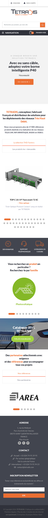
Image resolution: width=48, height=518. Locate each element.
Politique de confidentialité (34, 509)
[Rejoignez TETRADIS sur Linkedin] (19, 442)
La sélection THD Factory (23, 142)
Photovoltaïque (24, 304)
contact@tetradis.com (25, 467)
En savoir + (24, 82)
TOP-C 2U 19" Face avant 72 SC (24, 200)
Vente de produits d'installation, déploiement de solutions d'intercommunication (24, 14)
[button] (3, 70)
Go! (42, 25)
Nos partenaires (24, 380)
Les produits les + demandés (23, 149)
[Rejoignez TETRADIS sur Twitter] (27, 442)
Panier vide (41, 33)
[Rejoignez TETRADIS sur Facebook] (23, 442)
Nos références (24, 373)
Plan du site (21, 512)
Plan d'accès (24, 439)
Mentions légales (10, 512)
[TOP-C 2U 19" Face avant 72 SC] (24, 178)
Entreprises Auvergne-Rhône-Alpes (29, 514)
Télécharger (22, 339)
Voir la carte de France (26, 461)
